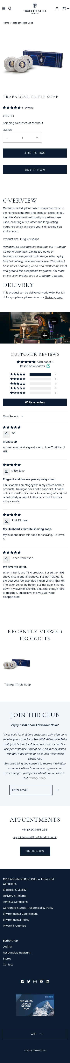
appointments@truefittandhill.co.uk (35, 837)
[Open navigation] (3, 8)
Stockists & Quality (14, 890)
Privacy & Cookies (14, 926)
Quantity (7, 129)
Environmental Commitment (20, 914)
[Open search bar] (10, 8)
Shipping (8, 123)
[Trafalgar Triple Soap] (17, 664)
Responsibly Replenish (17, 952)
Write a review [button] (35, 402)
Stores (7, 958)
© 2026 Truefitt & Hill (35, 1050)
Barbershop (10, 940)
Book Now (35, 851)
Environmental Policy (16, 920)
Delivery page (53, 297)
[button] (35, 62)
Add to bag (35, 153)
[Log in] (57, 8)
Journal (7, 946)
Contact (8, 964)
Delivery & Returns (14, 896)
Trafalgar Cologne (50, 276)
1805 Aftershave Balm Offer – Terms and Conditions (28, 881)
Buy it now (35, 170)
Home (6, 22)
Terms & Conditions (15, 902)
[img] (12, 427)
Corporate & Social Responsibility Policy (28, 908)
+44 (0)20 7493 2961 (35, 829)
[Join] (58, 790)
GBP (34, 1034)
